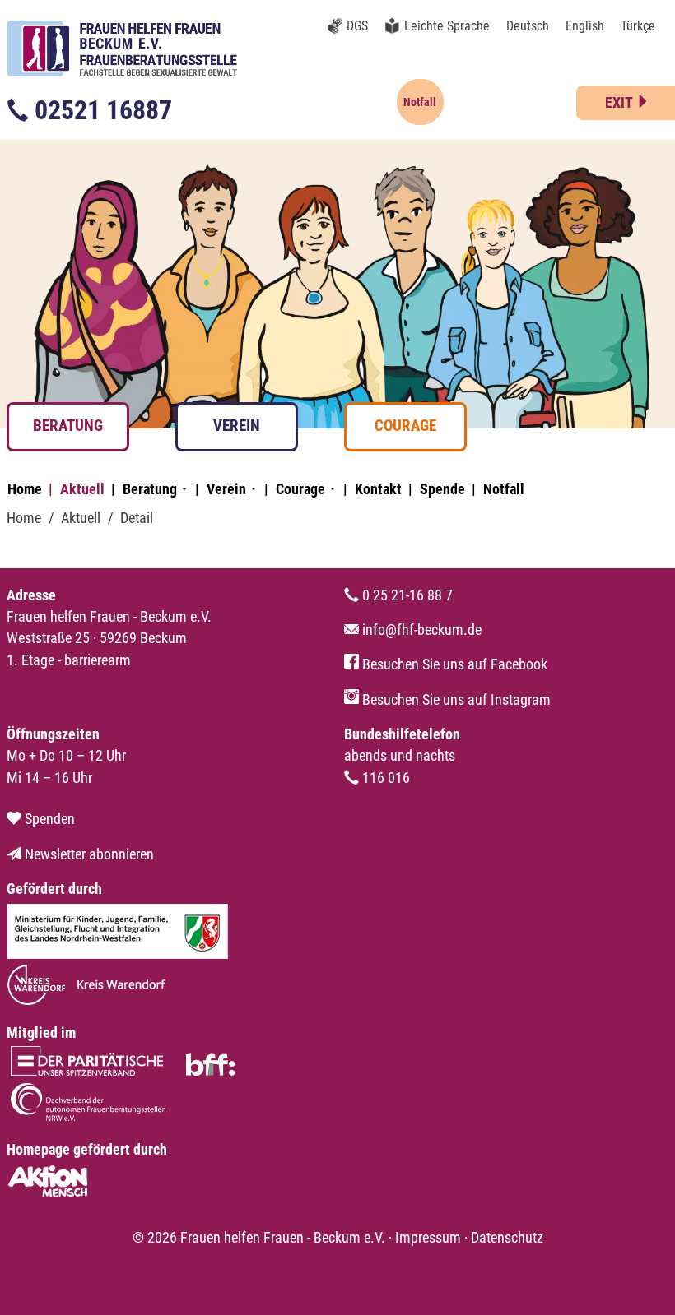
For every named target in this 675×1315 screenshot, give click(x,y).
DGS (357, 26)
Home (24, 489)
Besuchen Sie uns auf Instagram (455, 700)
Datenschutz (507, 1237)
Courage (405, 425)
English (585, 26)
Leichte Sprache (447, 26)
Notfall (503, 489)
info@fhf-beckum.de (420, 630)
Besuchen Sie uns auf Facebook (453, 664)
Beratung (68, 425)
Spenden (48, 819)
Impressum (428, 1237)
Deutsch (527, 26)
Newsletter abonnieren (87, 854)
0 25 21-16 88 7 (406, 595)
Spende (442, 489)
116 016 (384, 778)
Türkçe (638, 26)
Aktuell (82, 489)
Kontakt (378, 489)
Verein (236, 425)
